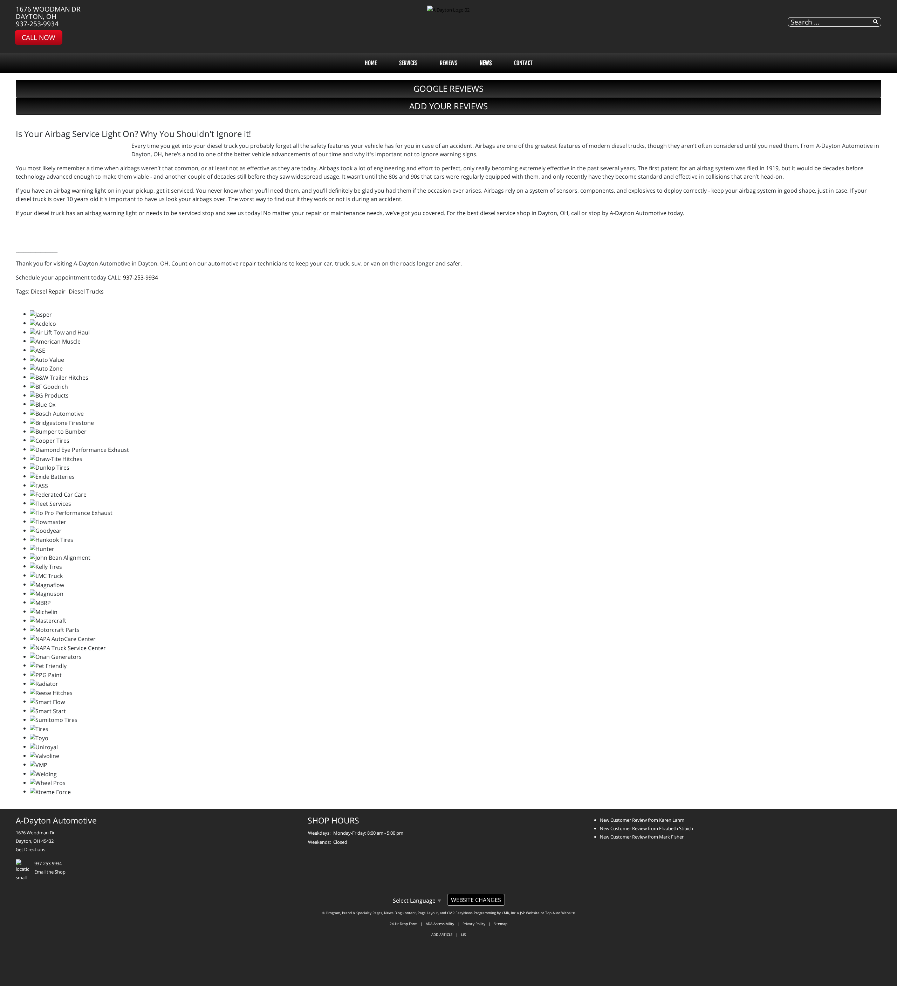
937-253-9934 (37, 23)
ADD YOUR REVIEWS (448, 106)
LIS (463, 934)
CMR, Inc (509, 912)
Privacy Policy (474, 923)
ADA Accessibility (440, 923)
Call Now (38, 37)
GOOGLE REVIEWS (448, 88)
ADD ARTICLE (442, 934)
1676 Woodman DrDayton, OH (48, 12)
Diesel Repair (48, 291)
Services (408, 63)
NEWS (486, 63)
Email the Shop (50, 872)
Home (371, 63)
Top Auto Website (560, 912)
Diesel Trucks (86, 291)
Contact (523, 63)
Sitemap (500, 923)
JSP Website (530, 912)
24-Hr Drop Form (403, 923)
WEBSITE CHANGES (476, 900)
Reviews (448, 63)
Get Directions (30, 849)
